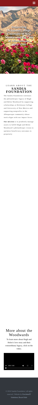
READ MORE (19, 311)
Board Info (23, 397)
